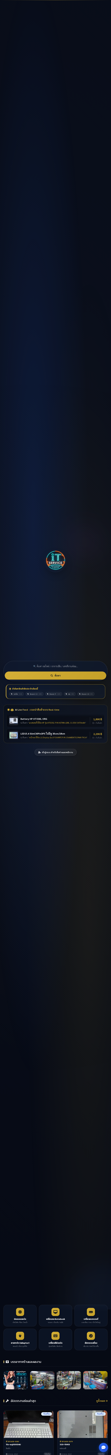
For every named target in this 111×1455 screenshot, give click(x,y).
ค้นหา (57, 675)
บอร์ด (18, 694)
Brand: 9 (55, 694)
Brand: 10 (87, 694)
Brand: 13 (36, 694)
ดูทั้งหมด (101, 1400)
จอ (71, 694)
